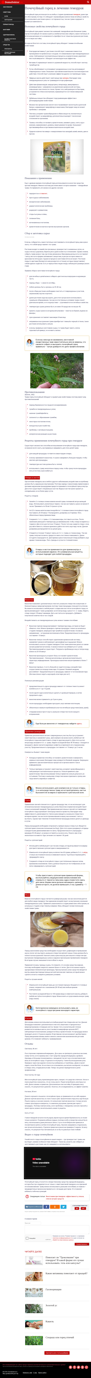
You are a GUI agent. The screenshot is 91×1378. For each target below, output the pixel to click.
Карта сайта (42, 1373)
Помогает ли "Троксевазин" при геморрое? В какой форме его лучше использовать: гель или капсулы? (65, 1260)
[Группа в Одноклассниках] (82, 1368)
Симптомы (7, 12)
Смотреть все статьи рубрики (57, 1353)
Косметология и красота (10, 39)
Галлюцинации (53, 1289)
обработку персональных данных (63, 1240)
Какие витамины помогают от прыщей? (66, 1273)
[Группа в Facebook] (74, 1368)
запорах (66, 78)
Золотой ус (51, 1305)
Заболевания (7, 7)
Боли (6, 16)
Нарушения (8, 19)
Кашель (50, 1321)
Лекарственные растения (9, 53)
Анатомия (6, 29)
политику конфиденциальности (62, 1238)
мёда (85, 852)
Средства (6, 45)
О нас (35, 1373)
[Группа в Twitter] (78, 1368)
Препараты (8, 49)
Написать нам (27, 1373)
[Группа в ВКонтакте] (70, 1368)
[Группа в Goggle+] (86, 1368)
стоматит (43, 193)
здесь (79, 724)
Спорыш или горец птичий (60, 1337)
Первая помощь (8, 24)
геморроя (76, 14)
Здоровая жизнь (9, 35)
